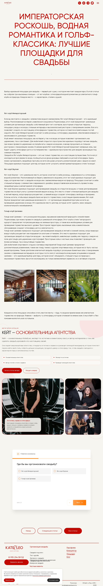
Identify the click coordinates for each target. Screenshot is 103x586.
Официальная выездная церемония (42, 560)
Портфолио (71, 548)
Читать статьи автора (12, 370)
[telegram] (88, 3)
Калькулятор (71, 551)
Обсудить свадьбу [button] (31, 370)
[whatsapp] (92, 3)
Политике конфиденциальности (42, 575)
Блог (68, 557)
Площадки (71, 554)
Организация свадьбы (39, 547)
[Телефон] (79, 3)
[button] (16, 562)
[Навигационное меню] (98, 3)
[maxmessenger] (83, 3)
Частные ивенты (36, 566)
